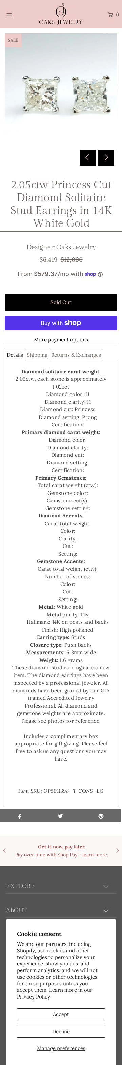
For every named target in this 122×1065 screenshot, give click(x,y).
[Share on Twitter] (60, 815)
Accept (61, 1014)
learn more (94, 855)
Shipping (37, 355)
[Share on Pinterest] (101, 815)
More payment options (61, 339)
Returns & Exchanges (76, 355)
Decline (61, 1031)
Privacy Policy (33, 996)
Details (15, 355)
